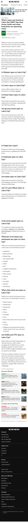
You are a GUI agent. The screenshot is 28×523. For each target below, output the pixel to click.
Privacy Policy (4, 462)
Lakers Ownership (5, 441)
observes (4, 198)
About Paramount (5, 494)
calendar (17, 91)
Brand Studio (4, 485)
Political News (4, 434)
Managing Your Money (16, 5)
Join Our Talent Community (8, 499)
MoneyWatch (4, 5)
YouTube (3, 448)
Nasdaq (11, 229)
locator (7, 173)
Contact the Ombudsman (7, 506)
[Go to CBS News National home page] (14, 1)
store (11, 360)
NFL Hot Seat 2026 (6, 439)
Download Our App (6, 483)
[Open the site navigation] (5, 1)
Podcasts (3, 480)
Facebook (3, 450)
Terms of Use (4, 469)
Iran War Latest (5, 437)
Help (2, 501)
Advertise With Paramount (8, 497)
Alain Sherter (10, 369)
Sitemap (3, 488)
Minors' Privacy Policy (6, 471)
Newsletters (4, 478)
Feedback (3, 504)
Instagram (3, 453)
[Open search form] (26, 1)
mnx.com (5, 366)
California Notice (5, 464)
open (5, 345)
